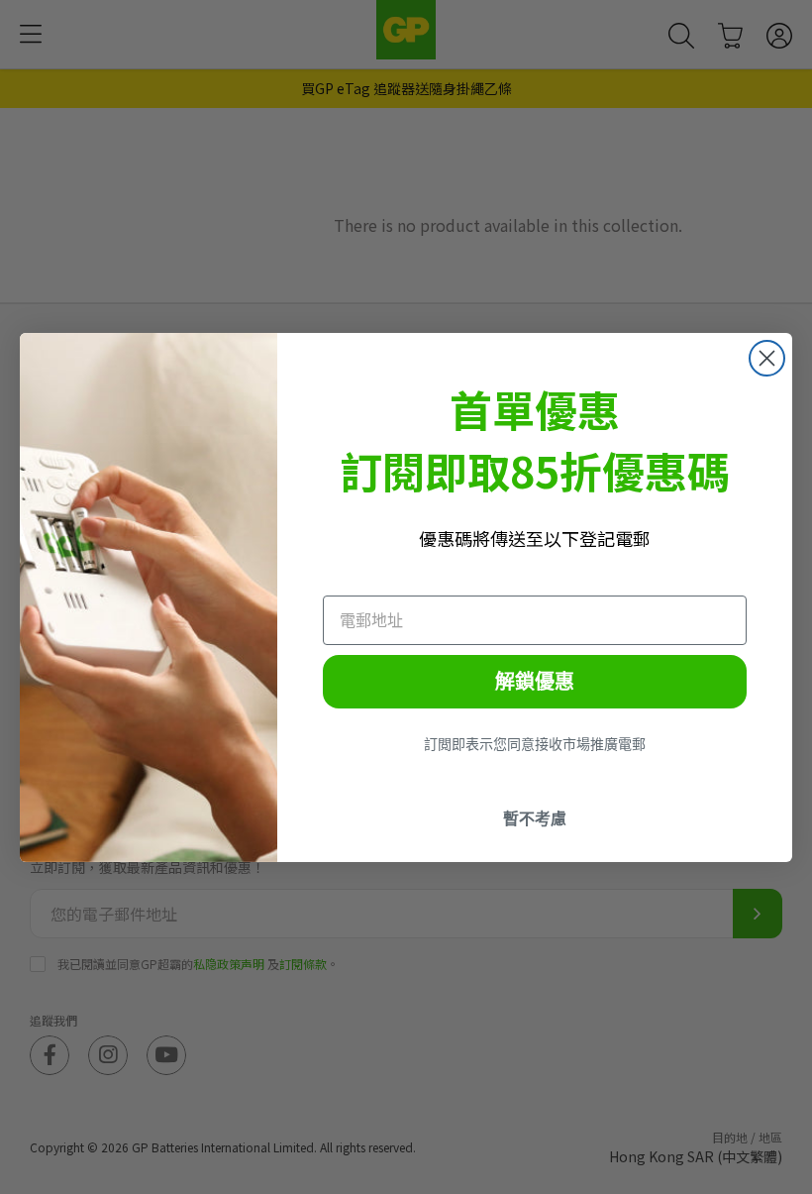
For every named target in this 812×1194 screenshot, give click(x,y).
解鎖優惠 (534, 682)
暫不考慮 (534, 818)
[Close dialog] (767, 358)
